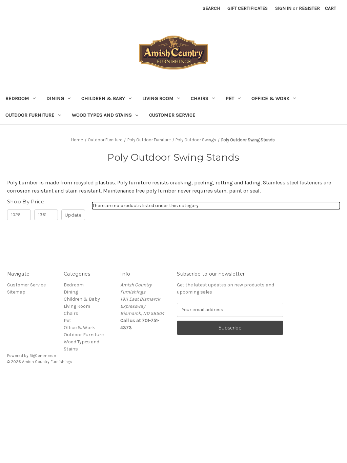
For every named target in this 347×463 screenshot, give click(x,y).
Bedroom (17, 98)
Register (309, 8)
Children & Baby (103, 98)
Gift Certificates (247, 8)
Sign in (283, 8)
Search (211, 8)
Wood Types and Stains (102, 115)
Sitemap (16, 292)
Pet (230, 98)
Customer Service (172, 115)
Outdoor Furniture (30, 115)
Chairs (199, 98)
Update (73, 215)
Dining (55, 98)
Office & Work (270, 98)
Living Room (158, 98)
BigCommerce (42, 355)
